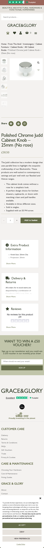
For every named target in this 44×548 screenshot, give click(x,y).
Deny (22, 532)
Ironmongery (28, 44)
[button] (40, 498)
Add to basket (31, 220)
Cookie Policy (20, 544)
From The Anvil (14, 44)
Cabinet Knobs (17, 47)
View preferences (22, 539)
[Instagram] (24, 123)
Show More (11, 264)
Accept (22, 525)
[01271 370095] (8, 33)
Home (3, 44)
